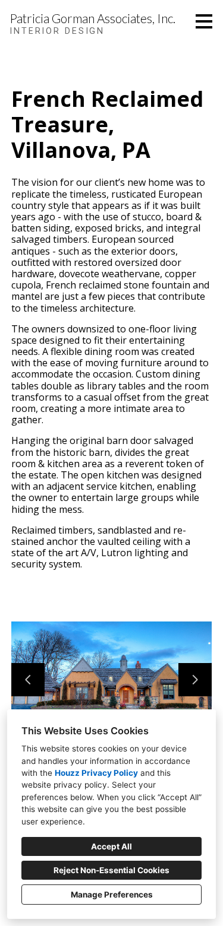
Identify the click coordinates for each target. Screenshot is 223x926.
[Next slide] (195, 679)
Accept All (111, 846)
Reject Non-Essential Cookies (111, 870)
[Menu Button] (204, 21)
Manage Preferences (112, 894)
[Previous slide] (28, 679)
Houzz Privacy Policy (96, 773)
